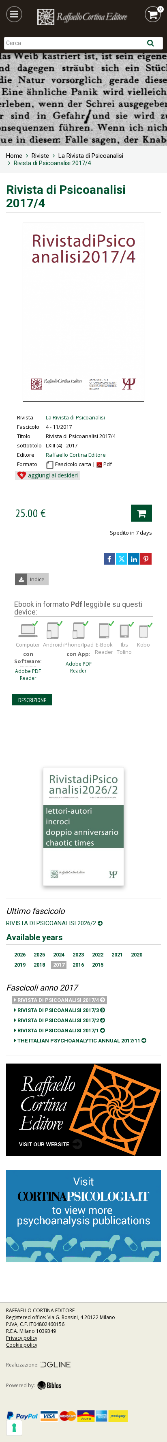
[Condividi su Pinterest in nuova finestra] (146, 559)
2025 (39, 955)
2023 (78, 955)
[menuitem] (14, 155)
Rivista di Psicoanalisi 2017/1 (58, 1030)
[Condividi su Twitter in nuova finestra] (121, 559)
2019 (20, 965)
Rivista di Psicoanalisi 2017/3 (58, 1010)
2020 (136, 955)
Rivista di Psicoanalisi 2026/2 (52, 923)
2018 (39, 965)
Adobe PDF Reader (28, 674)
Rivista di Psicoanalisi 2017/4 (58, 1000)
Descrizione (32, 700)
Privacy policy (21, 1338)
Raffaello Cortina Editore (76, 454)
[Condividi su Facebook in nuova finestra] (109, 559)
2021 (117, 955)
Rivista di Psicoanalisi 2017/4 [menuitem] (52, 163)
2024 (58, 955)
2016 (78, 965)
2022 (97, 955)
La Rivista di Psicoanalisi (75, 417)
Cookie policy (21, 1344)
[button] (14, 14)
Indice (37, 579)
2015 (97, 965)
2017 (58, 965)
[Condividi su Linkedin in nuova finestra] (133, 559)
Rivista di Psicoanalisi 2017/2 (58, 1020)
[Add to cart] (141, 513)
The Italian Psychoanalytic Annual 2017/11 (78, 1041)
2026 (20, 955)
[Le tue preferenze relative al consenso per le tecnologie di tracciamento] (14, 1428)
